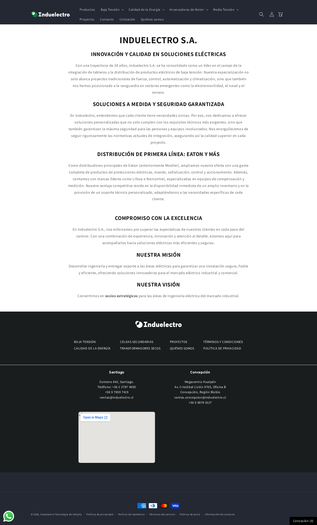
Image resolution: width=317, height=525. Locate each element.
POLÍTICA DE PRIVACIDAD (222, 348)
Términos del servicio (162, 514)
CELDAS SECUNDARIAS (136, 342)
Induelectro (47, 514)
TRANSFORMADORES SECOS (140, 348)
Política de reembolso (131, 514)
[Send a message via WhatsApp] (8, 516)
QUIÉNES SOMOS (182, 348)
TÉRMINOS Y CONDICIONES (223, 342)
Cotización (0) (303, 521)
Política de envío (190, 514)
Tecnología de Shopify (68, 514)
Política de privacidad (99, 514)
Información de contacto (220, 514)
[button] (112, 9)
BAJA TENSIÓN (85, 342)
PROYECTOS (178, 342)
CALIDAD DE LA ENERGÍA (92, 348)
